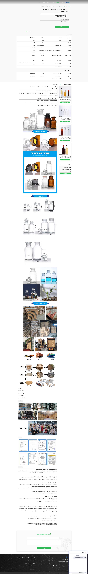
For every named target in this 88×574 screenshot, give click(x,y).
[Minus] (69, 552)
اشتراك (32, 565)
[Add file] (85, 573)
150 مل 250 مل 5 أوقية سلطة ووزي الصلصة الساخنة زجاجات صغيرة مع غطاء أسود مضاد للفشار (65, 157)
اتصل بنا (48, 2)
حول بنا (53, 2)
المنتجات (57, 2)
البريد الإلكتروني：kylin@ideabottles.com (64, 561)
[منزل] (68, 2)
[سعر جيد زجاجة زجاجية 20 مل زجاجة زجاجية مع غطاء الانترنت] (65, 92)
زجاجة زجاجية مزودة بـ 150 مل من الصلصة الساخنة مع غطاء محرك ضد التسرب (66, 119)
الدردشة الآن (62, 26)
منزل (62, 2)
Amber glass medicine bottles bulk (51, 524)
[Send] (70, 573)
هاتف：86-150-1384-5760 (66, 559)
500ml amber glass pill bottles (40, 524)
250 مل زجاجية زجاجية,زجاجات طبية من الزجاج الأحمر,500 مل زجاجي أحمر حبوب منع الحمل (40, 523)
